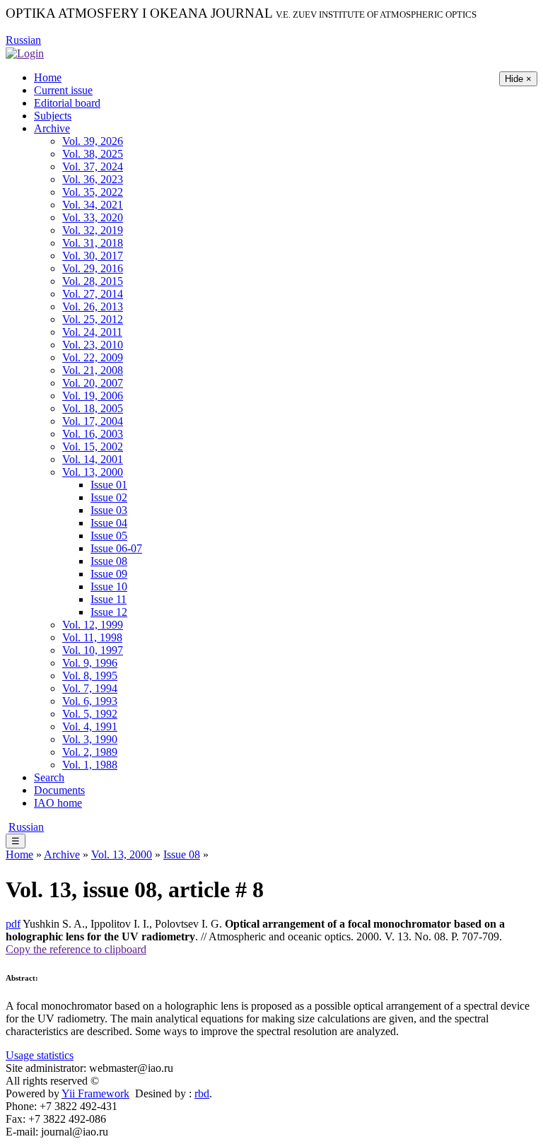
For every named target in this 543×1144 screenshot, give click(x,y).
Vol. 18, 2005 (92, 408)
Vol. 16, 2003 (92, 434)
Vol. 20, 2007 (92, 383)
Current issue (63, 90)
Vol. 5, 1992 (89, 714)
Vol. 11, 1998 (92, 637)
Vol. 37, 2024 (92, 166)
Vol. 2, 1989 (89, 752)
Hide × (518, 79)
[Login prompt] (25, 53)
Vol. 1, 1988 (89, 765)
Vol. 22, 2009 (92, 357)
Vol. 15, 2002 (92, 446)
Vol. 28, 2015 (92, 281)
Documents (59, 790)
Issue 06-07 (116, 548)
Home (48, 77)
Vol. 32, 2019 (92, 230)
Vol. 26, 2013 (92, 306)
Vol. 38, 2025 (92, 154)
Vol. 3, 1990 (89, 739)
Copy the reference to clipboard (76, 949)
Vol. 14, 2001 (92, 459)
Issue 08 (108, 561)
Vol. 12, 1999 (92, 625)
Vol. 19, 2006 (92, 396)
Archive (52, 128)
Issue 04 (108, 523)
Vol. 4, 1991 (89, 726)
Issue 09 (108, 574)
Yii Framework (95, 1093)
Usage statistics (40, 1055)
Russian (23, 40)
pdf (13, 924)
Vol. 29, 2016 (92, 268)
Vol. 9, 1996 (89, 663)
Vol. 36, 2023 (92, 179)
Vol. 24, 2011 (92, 332)
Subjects (52, 116)
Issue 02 (108, 497)
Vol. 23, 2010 (92, 345)
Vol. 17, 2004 (92, 421)
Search (49, 777)
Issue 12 (108, 612)
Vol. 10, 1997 (92, 650)
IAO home (58, 803)
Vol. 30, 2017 (92, 256)
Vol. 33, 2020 (92, 217)
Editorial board (67, 103)
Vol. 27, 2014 (92, 294)
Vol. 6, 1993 (89, 701)
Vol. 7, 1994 (89, 688)
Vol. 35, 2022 (92, 192)
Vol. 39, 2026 (92, 141)
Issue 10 (108, 586)
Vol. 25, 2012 (92, 319)
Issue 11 (108, 599)
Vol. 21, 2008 (92, 370)
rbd (201, 1093)
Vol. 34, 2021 (92, 205)
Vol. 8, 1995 (89, 676)
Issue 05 (108, 536)
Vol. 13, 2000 (92, 472)
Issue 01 (108, 485)
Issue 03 (108, 510)
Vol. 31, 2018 (92, 243)
